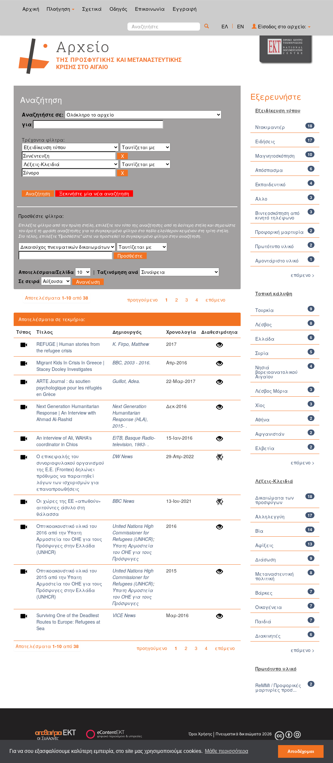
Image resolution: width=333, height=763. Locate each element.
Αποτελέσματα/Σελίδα (46, 272)
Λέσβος (263, 324)
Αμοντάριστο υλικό (277, 260)
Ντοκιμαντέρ (270, 127)
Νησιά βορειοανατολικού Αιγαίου (276, 372)
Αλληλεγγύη (270, 516)
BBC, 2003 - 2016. (132, 362)
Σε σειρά (29, 281)
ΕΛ (224, 26)
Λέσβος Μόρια (271, 391)
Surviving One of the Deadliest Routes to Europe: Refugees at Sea (68, 621)
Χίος (260, 405)
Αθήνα (262, 419)
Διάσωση (265, 559)
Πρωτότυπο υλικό (274, 246)
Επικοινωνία (150, 8)
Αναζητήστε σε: (42, 114)
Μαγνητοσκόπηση (275, 155)
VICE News (124, 615)
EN (240, 26)
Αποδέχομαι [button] (300, 751)
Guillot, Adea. (126, 381)
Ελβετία (264, 448)
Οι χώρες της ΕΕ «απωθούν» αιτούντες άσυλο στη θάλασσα (68, 507)
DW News (123, 456)
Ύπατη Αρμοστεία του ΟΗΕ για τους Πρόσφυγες (133, 552)
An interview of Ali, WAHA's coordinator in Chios (64, 440)
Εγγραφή (184, 8)
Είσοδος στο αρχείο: (282, 26)
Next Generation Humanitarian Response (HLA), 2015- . (130, 416)
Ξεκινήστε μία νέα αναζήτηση (94, 193)
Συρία (262, 353)
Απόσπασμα (269, 170)
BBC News (123, 501)
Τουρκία (264, 310)
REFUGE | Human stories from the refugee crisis (68, 347)
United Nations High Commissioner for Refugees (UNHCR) (133, 532)
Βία (259, 531)
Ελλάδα (264, 338)
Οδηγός (118, 8)
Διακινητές (268, 635)
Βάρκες (264, 592)
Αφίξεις (264, 545)
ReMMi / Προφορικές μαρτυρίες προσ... (278, 687)
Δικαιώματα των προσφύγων (274, 499)
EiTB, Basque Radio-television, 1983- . (134, 440)
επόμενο (215, 299)
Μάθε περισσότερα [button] (226, 751)
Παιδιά (263, 621)
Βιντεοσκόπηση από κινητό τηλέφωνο (277, 215)
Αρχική (30, 8)
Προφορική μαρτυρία (279, 232)
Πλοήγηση (59, 8)
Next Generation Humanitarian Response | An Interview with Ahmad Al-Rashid (67, 412)
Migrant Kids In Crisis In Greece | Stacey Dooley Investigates (70, 365)
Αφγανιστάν (269, 434)
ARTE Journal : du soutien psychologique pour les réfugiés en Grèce (69, 387)
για (27, 124)
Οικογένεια (268, 607)
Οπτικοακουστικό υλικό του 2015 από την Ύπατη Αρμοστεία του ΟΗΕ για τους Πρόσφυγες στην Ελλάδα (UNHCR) (69, 583)
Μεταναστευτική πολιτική (274, 576)
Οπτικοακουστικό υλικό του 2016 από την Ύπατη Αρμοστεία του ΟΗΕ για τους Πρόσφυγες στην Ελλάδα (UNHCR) (69, 539)
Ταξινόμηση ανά (117, 272)
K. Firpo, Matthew (131, 344)
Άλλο (261, 198)
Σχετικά (92, 8)
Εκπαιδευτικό (270, 184)
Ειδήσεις (265, 141)
